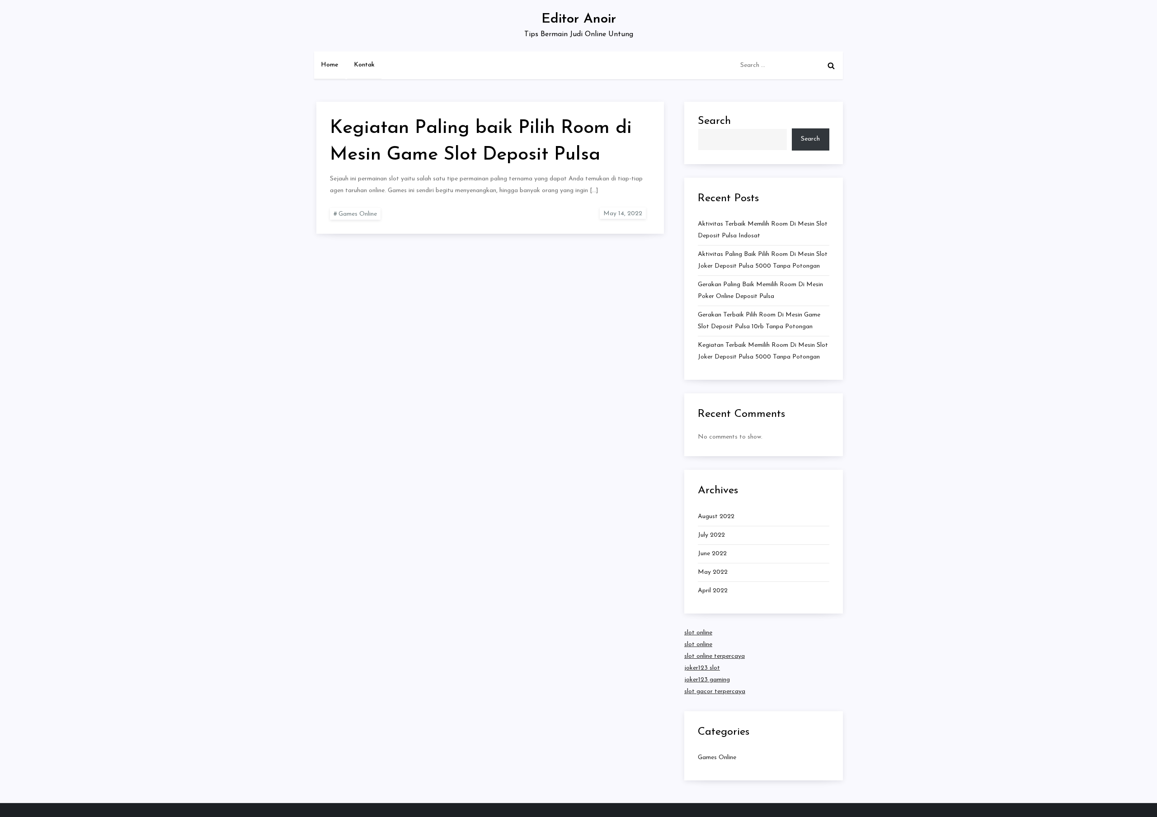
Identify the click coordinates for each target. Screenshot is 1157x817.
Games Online (358, 214)
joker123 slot (702, 668)
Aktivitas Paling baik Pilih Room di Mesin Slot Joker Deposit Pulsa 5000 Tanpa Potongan (763, 260)
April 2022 (713, 590)
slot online (698, 632)
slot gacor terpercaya (714, 691)
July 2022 (711, 535)
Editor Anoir (578, 19)
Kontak (364, 64)
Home (330, 64)
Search (714, 121)
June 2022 (712, 553)
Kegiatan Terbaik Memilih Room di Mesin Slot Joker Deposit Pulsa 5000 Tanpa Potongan (763, 351)
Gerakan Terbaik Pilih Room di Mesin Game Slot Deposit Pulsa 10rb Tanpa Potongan (759, 321)
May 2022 (713, 572)
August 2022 (716, 516)
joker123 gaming (707, 679)
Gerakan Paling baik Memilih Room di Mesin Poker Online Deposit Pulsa (760, 290)
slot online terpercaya (714, 656)
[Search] (831, 65)
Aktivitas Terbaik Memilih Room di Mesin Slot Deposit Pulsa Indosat (763, 230)
